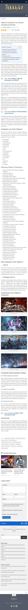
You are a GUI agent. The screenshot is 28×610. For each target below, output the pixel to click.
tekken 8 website (4, 448)
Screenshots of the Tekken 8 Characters (12, 57)
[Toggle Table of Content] (19, 47)
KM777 (2, 566)
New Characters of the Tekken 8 (10, 52)
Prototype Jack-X (7, 56)
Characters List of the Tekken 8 (10, 49)
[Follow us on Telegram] (26, 523)
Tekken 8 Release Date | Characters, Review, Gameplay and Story (19, 471)
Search (2, 535)
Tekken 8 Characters (12, 440)
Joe (2, 583)
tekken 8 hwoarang (5, 444)
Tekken (24, 132)
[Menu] (26, 1)
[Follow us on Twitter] (22, 523)
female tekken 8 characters (9, 438)
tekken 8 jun (12, 444)
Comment (4, 485)
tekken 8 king (18, 444)
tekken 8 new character (5, 446)
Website (4, 499)
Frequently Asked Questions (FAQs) (11, 59)
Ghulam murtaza (4, 579)
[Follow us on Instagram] (24, 523)
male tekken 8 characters (20, 438)
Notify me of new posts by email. (10, 514)
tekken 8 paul (20, 446)
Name (4, 494)
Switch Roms (4, 575)
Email (16, 494)
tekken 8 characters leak (5, 442)
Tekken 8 (3, 18)
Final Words (5, 60)
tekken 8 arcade (4, 440)
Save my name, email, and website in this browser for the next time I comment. (12, 505)
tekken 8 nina (13, 446)
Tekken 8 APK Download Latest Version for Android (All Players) (6, 471)
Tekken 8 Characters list (16, 442)
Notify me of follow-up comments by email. (12, 510)
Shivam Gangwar (7, 27)
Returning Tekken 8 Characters (10, 51)
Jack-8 (4, 54)
